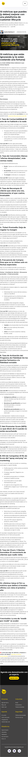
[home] (3, 3)
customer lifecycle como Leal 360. (17, 116)
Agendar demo (14, 678)
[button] (25, 3)
